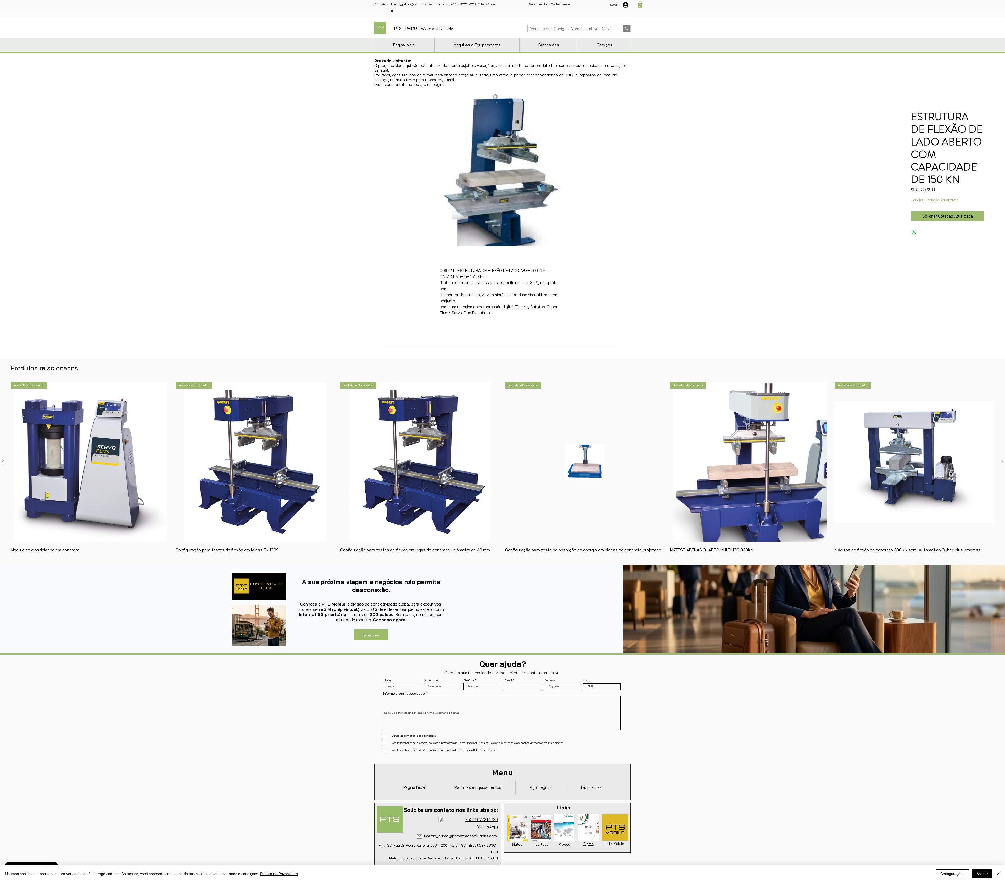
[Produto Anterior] (3, 462)
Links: (564, 807)
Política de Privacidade (279, 873)
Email (508, 680)
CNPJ (587, 680)
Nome (387, 680)
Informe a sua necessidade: (404, 693)
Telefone (469, 680)
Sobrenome (431, 680)
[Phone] (440, 819)
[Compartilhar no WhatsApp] (914, 232)
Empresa (550, 680)
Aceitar (982, 873)
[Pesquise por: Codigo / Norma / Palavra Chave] (626, 28)
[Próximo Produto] (1002, 462)
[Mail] (419, 836)
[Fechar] (999, 873)
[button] (640, 4)
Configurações (952, 873)
